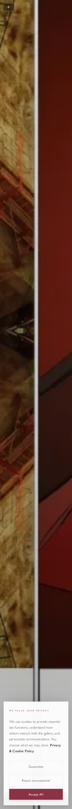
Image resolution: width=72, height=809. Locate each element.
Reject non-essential (36, 780)
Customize (36, 766)
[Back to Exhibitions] (8, 7)
